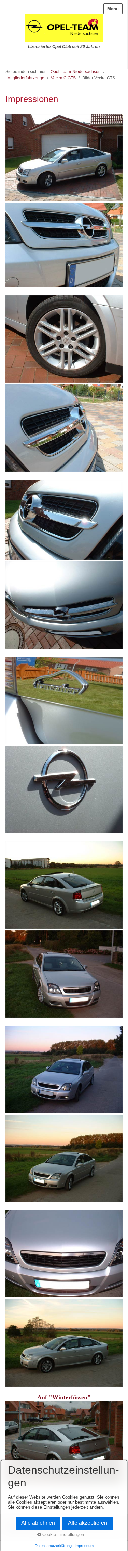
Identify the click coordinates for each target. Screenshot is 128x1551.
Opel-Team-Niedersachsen (76, 71)
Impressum (84, 1546)
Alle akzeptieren (87, 1523)
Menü (113, 8)
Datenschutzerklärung (53, 1546)
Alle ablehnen (38, 1523)
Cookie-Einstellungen (62, 1534)
